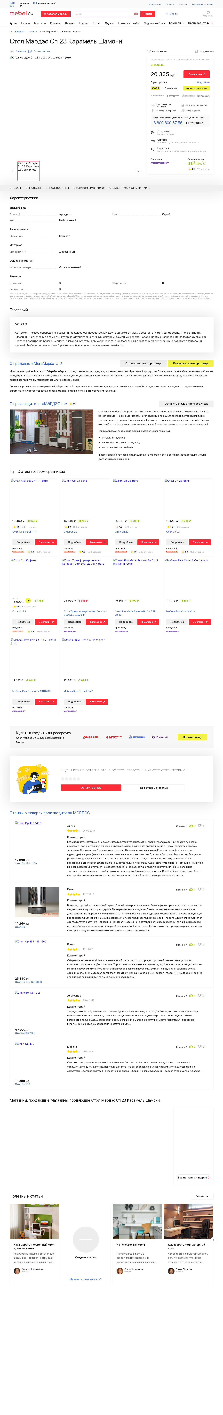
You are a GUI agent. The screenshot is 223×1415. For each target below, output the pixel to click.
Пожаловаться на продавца (190, 363)
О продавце (34, 188)
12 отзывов (203, 169)
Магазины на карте (202, 4)
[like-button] (192, 826)
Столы (97, 23)
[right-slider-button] (213, 1240)
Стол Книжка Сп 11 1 (24, 531)
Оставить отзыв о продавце (143, 363)
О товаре (16, 188)
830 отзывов (29, 527)
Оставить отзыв (91, 787)
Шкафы (25, 23)
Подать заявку (192, 737)
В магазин (195, 74)
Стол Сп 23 (70, 531)
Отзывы (170, 4)
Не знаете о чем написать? (86, 1279)
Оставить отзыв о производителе (186, 403)
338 (34, 3)
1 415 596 (12, 4)
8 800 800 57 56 (167, 123)
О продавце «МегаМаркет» (34, 363)
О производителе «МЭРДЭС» (36, 403)
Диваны (70, 23)
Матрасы (40, 23)
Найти (148, 13)
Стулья (109, 23)
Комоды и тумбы (128, 23)
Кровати (55, 23)
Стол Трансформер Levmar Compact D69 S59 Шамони (85, 613)
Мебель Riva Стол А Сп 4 (181, 611)
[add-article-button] (86, 1240)
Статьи (183, 4)
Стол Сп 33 (19, 611)
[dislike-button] (201, 826)
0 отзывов (21, 51)
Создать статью (85, 1257)
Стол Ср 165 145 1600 (28, 982)
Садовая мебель (154, 23)
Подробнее (203, 82)
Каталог (19, 31)
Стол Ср (20, 926)
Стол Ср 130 (22, 1084)
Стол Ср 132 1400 (26, 863)
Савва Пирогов (184, 1269)
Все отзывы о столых (154, 787)
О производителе (58, 188)
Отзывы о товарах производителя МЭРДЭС (50, 813)
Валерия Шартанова (32, 1269)
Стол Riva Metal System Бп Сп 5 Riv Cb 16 (135, 613)
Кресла (83, 23)
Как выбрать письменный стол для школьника (34, 1246)
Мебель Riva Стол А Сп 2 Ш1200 (31, 691)
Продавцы (155, 4)
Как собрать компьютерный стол (186, 1246)
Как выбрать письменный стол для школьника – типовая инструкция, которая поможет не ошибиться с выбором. (34, 1258)
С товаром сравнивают (89, 188)
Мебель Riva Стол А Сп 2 (78, 691)
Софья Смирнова (133, 1269)
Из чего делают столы (131, 1244)
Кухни (13, 23)
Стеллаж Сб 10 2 (25, 1032)
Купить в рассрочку (196, 88)
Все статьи (202, 1196)
